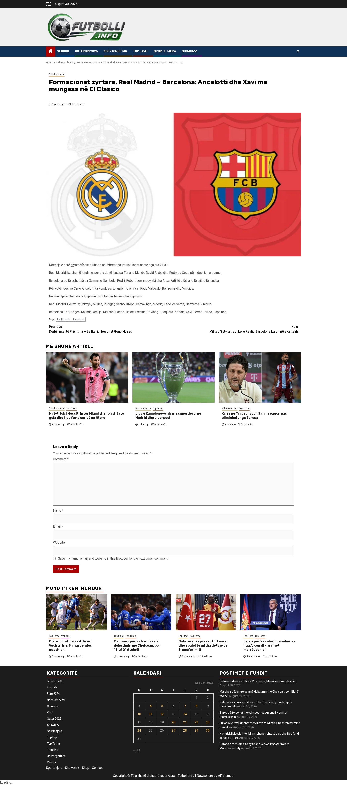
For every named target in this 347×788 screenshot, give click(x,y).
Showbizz (189, 51)
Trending (52, 749)
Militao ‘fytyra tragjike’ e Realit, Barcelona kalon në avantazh (253, 329)
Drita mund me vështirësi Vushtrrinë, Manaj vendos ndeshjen (70, 645)
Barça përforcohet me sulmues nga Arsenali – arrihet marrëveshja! (269, 645)
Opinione (52, 706)
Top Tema (71, 408)
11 (150, 714)
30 (208, 731)
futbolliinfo (76, 424)
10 (139, 714)
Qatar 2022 (54, 718)
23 (208, 722)
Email (58, 526)
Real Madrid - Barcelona (70, 319)
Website (59, 543)
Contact (97, 768)
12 (162, 714)
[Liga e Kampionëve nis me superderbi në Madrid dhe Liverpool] (173, 377)
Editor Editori (77, 104)
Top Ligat (140, 51)
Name (58, 510)
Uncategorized (56, 756)
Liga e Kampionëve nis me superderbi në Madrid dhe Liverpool (168, 416)
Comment (61, 459)
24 (139, 731)
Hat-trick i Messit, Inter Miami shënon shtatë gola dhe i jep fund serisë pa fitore (86, 416)
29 (196, 731)
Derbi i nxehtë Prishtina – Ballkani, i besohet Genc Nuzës (90, 329)
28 (185, 731)
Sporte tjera (165, 51)
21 (185, 722)
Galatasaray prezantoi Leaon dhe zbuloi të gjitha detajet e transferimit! (203, 645)
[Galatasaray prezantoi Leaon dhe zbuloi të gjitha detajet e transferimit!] (206, 612)
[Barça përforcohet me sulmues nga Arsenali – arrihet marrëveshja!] (270, 612)
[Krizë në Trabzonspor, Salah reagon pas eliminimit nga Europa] (260, 377)
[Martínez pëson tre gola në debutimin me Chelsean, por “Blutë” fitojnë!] (141, 612)
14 (185, 714)
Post (50, 712)
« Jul (136, 750)
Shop (85, 768)
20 (173, 722)
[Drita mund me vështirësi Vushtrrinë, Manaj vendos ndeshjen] (76, 612)
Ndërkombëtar (115, 51)
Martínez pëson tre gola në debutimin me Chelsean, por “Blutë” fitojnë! (137, 645)
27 (173, 731)
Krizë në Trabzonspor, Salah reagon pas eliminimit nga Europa (254, 416)
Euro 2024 (53, 693)
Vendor (63, 51)
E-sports (52, 687)
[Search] (298, 51)
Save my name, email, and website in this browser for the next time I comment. (113, 558)
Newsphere (205, 776)
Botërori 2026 (86, 51)
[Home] (50, 51)
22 (196, 722)
